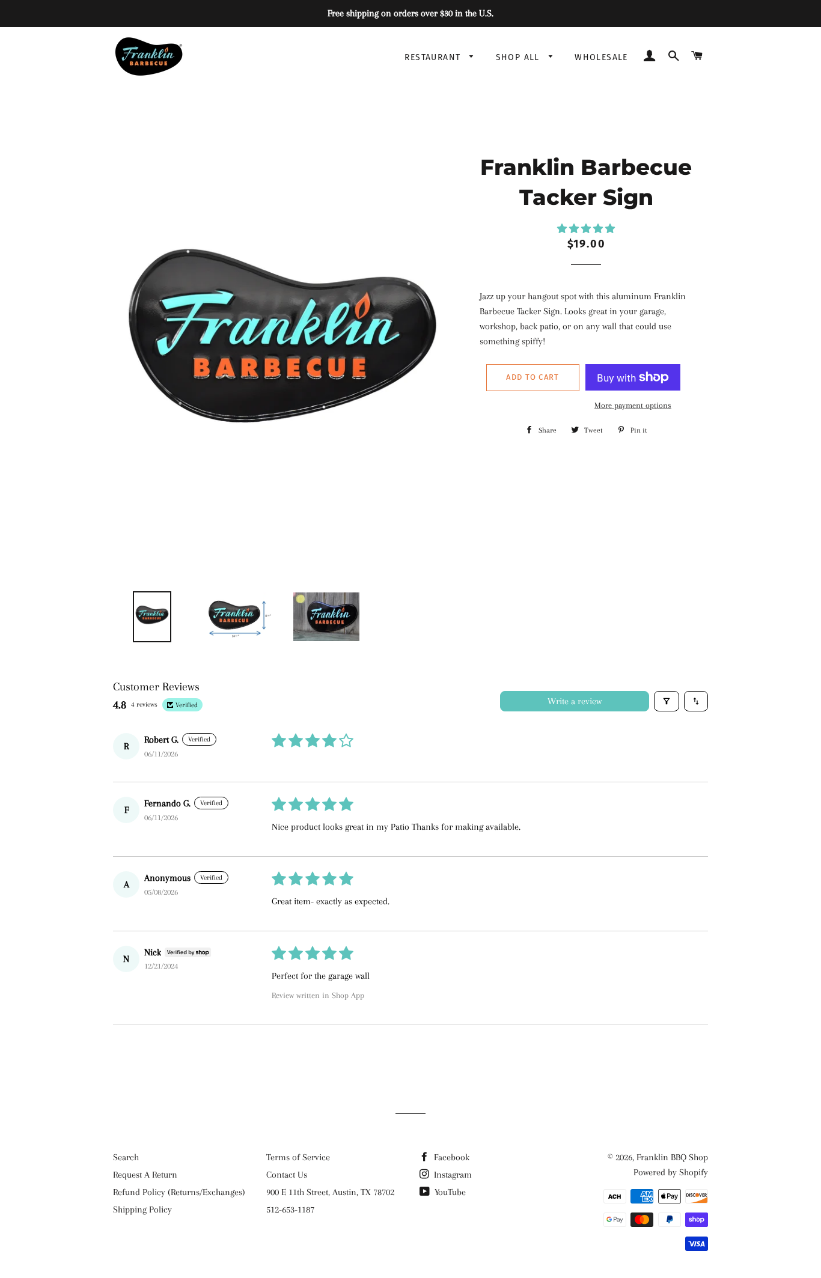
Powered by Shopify (670, 1172)
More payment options (632, 405)
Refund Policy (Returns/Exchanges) (179, 1192)
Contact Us (286, 1174)
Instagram (452, 1174)
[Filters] (666, 701)
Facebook (450, 1157)
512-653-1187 (290, 1209)
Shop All (519, 57)
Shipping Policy (142, 1209)
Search (126, 1157)
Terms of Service (298, 1157)
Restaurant (433, 57)
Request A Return (145, 1174)
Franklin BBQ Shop (672, 1157)
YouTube (449, 1192)
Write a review (575, 701)
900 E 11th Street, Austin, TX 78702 (330, 1192)
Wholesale (601, 57)
